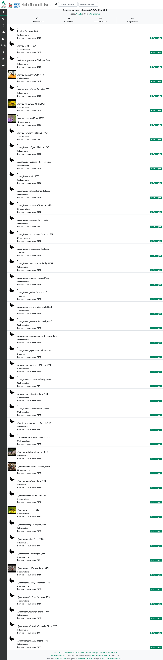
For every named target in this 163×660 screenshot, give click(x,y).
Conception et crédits (98, 653)
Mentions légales (111, 653)
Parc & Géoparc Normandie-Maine (69, 653)
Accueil (55, 653)
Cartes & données (86, 653)
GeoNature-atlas (60, 659)
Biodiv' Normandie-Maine (36, 4)
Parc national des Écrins (84, 659)
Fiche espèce (157, 38)
